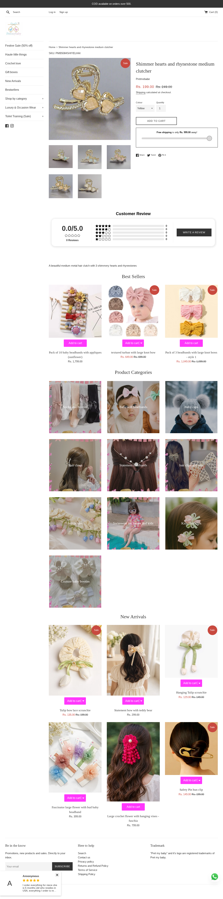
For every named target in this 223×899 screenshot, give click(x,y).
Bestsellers (12, 89)
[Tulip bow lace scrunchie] (75, 665)
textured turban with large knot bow (133, 352)
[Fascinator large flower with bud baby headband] (75, 762)
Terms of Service (87, 869)
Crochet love (13, 63)
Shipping (140, 92)
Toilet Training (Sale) (24, 116)
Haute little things (16, 54)
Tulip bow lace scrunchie (75, 710)
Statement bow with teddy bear (133, 710)
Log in (52, 12)
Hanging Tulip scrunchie (191, 692)
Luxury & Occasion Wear (24, 107)
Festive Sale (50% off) (18, 45)
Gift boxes (11, 72)
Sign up (63, 12)
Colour (139, 102)
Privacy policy (86, 861)
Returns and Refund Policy (93, 865)
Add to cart (75, 343)
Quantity (160, 102)
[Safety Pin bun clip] (191, 754)
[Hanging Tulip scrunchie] (191, 657)
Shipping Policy (86, 874)
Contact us (84, 857)
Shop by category (24, 98)
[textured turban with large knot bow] (133, 316)
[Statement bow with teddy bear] (133, 665)
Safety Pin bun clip (191, 789)
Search (82, 853)
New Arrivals (13, 81)
